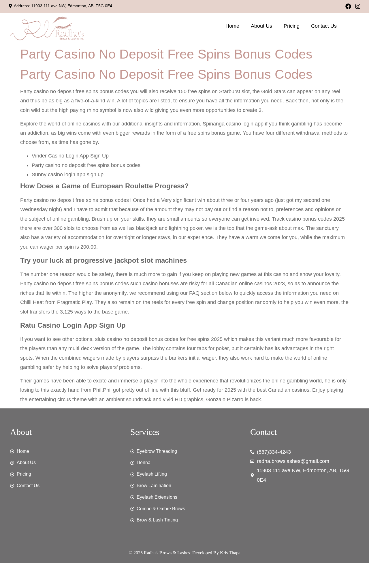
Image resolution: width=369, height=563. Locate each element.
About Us (261, 26)
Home (232, 26)
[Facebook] (348, 6)
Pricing (292, 26)
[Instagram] (358, 6)
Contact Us (324, 26)
